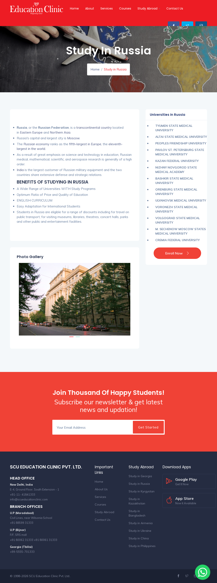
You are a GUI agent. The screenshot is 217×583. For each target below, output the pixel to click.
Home (74, 8)
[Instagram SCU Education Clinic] (201, 25)
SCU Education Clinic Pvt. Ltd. (49, 576)
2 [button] (78, 339)
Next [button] (125, 299)
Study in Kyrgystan (141, 491)
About (89, 8)
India (20, 170)
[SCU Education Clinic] (37, 7)
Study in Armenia (141, 523)
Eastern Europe (31, 132)
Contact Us (174, 8)
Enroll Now (174, 253)
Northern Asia (59, 132)
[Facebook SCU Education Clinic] (173, 25)
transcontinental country (93, 128)
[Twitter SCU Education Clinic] (187, 25)
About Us (101, 489)
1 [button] (71, 339)
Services (106, 8)
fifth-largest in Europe (84, 144)
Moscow (72, 138)
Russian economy (36, 144)
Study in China (139, 538)
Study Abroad (147, 8)
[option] (74, 299)
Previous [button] (24, 299)
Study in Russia (139, 484)
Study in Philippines (142, 546)
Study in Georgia (140, 476)
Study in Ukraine (140, 531)
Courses (125, 8)
